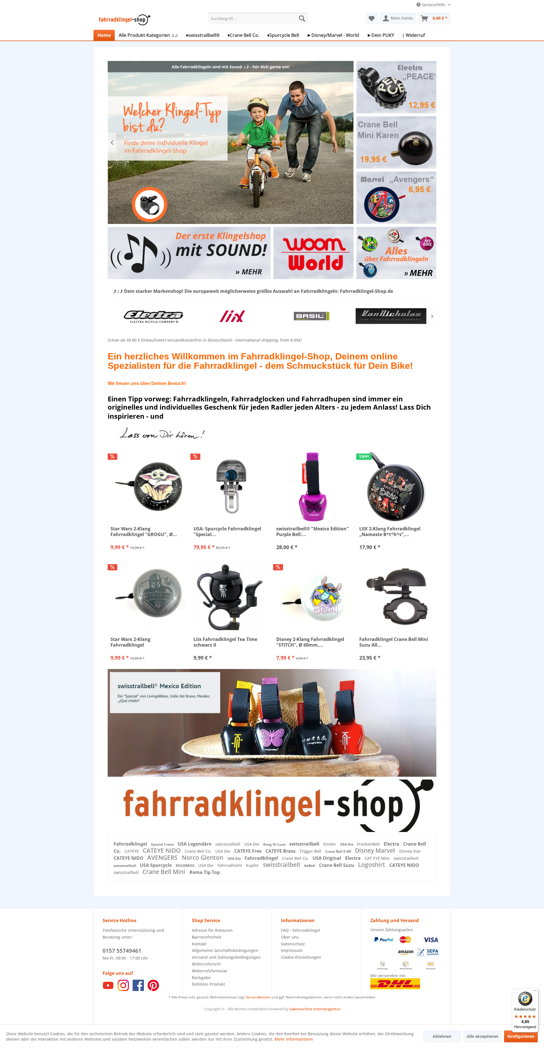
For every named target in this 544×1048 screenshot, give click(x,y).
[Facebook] (138, 989)
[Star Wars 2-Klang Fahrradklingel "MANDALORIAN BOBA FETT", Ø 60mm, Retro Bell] (147, 597)
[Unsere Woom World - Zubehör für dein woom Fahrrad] (313, 253)
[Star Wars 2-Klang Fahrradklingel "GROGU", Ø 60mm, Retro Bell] (147, 486)
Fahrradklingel (131, 844)
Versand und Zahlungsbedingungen (226, 957)
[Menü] (535, 991)
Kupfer (253, 865)
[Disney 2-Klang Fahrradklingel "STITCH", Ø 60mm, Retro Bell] (313, 597)
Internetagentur (326, 1008)
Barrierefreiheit (206, 937)
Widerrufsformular (210, 970)
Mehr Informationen (294, 1039)
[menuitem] (258, 18)
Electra (392, 844)
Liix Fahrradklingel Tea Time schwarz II (225, 642)
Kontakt (199, 944)
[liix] (153, 316)
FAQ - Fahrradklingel (300, 930)
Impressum (292, 950)
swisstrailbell (228, 844)
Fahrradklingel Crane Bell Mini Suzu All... (393, 642)
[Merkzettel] (372, 18)
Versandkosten (258, 997)
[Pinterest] (153, 989)
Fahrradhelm (230, 865)
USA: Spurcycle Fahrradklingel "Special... (227, 531)
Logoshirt (372, 865)
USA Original (327, 858)
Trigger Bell (310, 851)
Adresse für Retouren (212, 930)
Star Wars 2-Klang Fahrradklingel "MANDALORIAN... (131, 642)
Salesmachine (300, 1008)
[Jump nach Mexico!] (272, 723)
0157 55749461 (122, 950)
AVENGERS (163, 857)
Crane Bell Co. (198, 851)
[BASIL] (232, 316)
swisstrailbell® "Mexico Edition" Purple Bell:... (312, 531)
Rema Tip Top (205, 872)
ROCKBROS (186, 865)
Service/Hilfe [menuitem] (433, 4)
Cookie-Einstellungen (301, 957)
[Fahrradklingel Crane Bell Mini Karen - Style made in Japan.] (396, 142)
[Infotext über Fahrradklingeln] (396, 253)
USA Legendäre (195, 844)
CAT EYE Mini (378, 858)
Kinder (330, 844)
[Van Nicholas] (311, 316)
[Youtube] (108, 989)
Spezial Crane (163, 844)
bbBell (310, 865)
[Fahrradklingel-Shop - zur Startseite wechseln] (123, 20)
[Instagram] (123, 989)
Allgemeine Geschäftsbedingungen (225, 950)
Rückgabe (201, 977)
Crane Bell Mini (165, 872)
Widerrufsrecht (206, 964)
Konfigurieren (520, 1036)
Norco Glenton (203, 857)
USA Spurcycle (156, 865)
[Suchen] (302, 18)
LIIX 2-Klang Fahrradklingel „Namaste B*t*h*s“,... (389, 531)
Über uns (290, 937)
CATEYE (132, 851)
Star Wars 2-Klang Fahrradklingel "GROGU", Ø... (143, 531)
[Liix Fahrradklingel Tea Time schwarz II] (231, 597)
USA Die (252, 844)
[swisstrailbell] (391, 316)
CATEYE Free (248, 851)
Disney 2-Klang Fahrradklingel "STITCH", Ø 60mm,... (310, 642)
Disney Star (410, 851)
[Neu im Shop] (272, 805)
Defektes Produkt (208, 984)
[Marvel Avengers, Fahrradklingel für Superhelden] (396, 198)
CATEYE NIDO (162, 850)
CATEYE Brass (281, 851)
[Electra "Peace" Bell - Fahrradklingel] (396, 87)
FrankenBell (369, 844)
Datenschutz (293, 944)
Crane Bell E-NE (338, 851)
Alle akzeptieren (482, 1036)
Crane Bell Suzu (337, 865)
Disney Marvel (375, 850)
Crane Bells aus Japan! (231, 142)
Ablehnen (442, 1036)
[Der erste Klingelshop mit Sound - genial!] (189, 253)
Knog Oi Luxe (274, 844)
